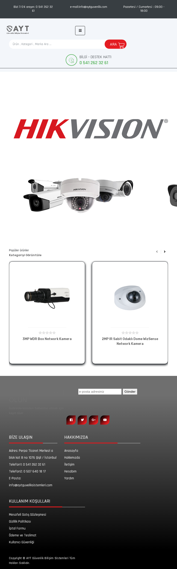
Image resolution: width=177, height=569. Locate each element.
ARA (113, 44)
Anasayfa (71, 451)
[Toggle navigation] (80, 30)
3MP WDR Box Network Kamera (47, 339)
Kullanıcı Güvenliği (21, 542)
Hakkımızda (72, 457)
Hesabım (70, 471)
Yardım (69, 478)
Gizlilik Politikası (20, 521)
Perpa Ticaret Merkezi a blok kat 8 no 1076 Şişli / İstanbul (32, 454)
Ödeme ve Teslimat (22, 535)
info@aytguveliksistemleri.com (30, 481)
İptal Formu (17, 528)
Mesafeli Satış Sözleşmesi (27, 514)
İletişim (69, 464)
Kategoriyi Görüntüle (25, 255)
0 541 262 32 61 (27, 464)
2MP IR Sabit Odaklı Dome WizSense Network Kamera (130, 341)
